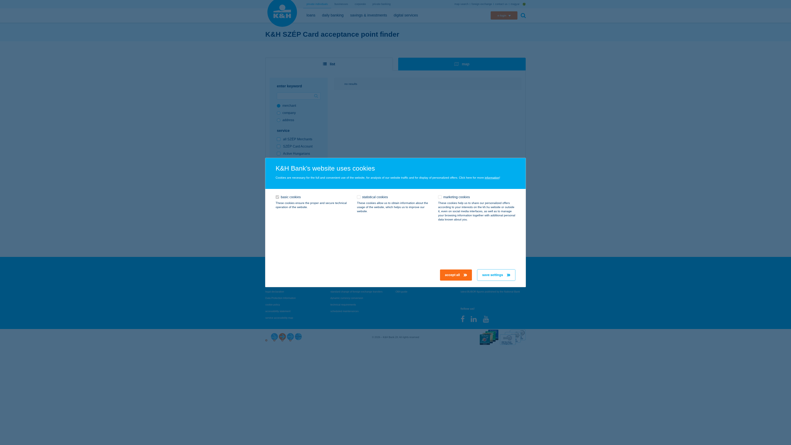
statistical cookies (375, 197)
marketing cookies (456, 197)
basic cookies (291, 197)
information (492, 177)
